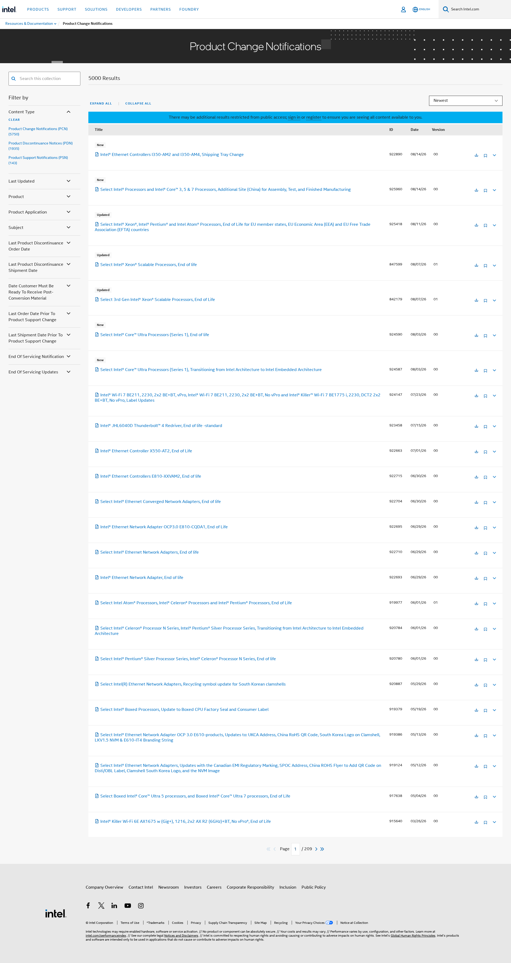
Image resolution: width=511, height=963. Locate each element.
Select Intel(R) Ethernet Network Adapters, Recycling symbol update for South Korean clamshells (193, 684)
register (313, 117)
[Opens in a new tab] (476, 155)
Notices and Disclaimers (181, 935)
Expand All (101, 103)
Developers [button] (129, 9)
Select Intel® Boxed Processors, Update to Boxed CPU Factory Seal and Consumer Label (184, 709)
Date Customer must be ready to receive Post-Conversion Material (31, 292)
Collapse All (138, 103)
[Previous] (275, 849)
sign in (294, 117)
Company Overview (104, 887)
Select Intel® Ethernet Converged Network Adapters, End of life (160, 501)
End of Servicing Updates (33, 372)
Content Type (22, 112)
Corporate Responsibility (250, 887)
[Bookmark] (485, 157)
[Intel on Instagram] (140, 906)
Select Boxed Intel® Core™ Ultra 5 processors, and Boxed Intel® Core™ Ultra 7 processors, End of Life (195, 796)
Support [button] (66, 9)
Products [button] (38, 9)
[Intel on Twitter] (101, 906)
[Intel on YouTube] (127, 906)
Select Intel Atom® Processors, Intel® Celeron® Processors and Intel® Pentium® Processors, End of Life (196, 603)
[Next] (317, 849)
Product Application (28, 212)
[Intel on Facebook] (88, 906)
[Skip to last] (322, 849)
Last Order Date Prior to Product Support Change (32, 317)
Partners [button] (160, 9)
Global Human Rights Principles (413, 935)
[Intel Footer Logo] (56, 913)
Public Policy (314, 887)
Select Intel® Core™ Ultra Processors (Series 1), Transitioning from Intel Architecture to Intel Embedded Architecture (211, 369)
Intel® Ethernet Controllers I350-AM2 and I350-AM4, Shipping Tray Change (172, 154)
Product (16, 196)
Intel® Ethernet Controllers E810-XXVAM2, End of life (150, 476)
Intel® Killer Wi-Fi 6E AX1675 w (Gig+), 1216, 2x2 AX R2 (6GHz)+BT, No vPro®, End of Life (185, 821)
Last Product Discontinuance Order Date (36, 246)
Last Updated (22, 181)
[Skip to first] (269, 849)
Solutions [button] (96, 9)
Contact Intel (141, 887)
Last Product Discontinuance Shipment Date (36, 267)
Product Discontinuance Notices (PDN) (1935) (41, 146)
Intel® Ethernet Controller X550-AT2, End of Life (146, 451)
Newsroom (168, 887)
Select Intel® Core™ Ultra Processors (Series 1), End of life (154, 334)
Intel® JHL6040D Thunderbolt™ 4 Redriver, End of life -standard (161, 425)
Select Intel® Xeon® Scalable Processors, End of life (148, 264)
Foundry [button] (189, 9)
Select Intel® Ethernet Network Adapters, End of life (149, 552)
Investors (192, 887)
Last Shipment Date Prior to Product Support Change (36, 338)
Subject (16, 227)
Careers (214, 887)
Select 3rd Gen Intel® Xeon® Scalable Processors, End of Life (157, 299)
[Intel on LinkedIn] (114, 906)
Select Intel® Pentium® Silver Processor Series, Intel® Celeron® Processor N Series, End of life (188, 659)
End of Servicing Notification (36, 356)
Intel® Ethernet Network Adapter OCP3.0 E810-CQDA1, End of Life (164, 527)
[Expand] (494, 154)
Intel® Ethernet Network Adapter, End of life (141, 577)
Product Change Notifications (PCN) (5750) (38, 131)
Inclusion (287, 887)
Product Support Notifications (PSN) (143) (38, 160)
